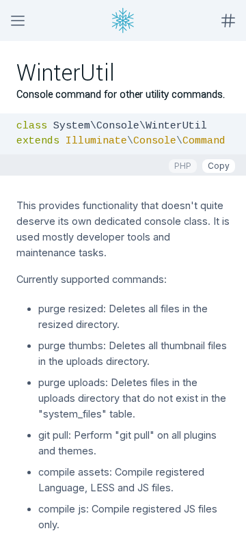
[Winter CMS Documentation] (123, 20)
